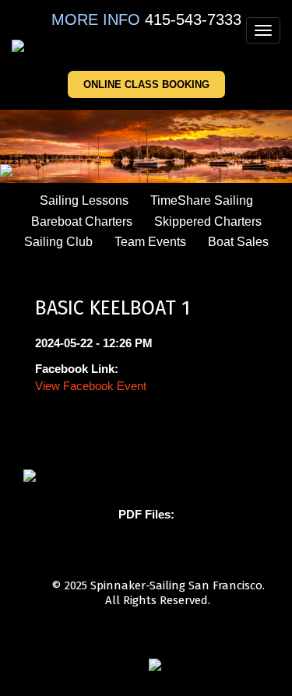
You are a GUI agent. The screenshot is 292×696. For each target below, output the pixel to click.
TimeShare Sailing (201, 200)
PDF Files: (146, 514)
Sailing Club (58, 241)
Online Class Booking (146, 84)
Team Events (150, 241)
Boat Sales (238, 241)
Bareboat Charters (81, 221)
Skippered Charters (208, 221)
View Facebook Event (90, 385)
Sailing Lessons (84, 200)
